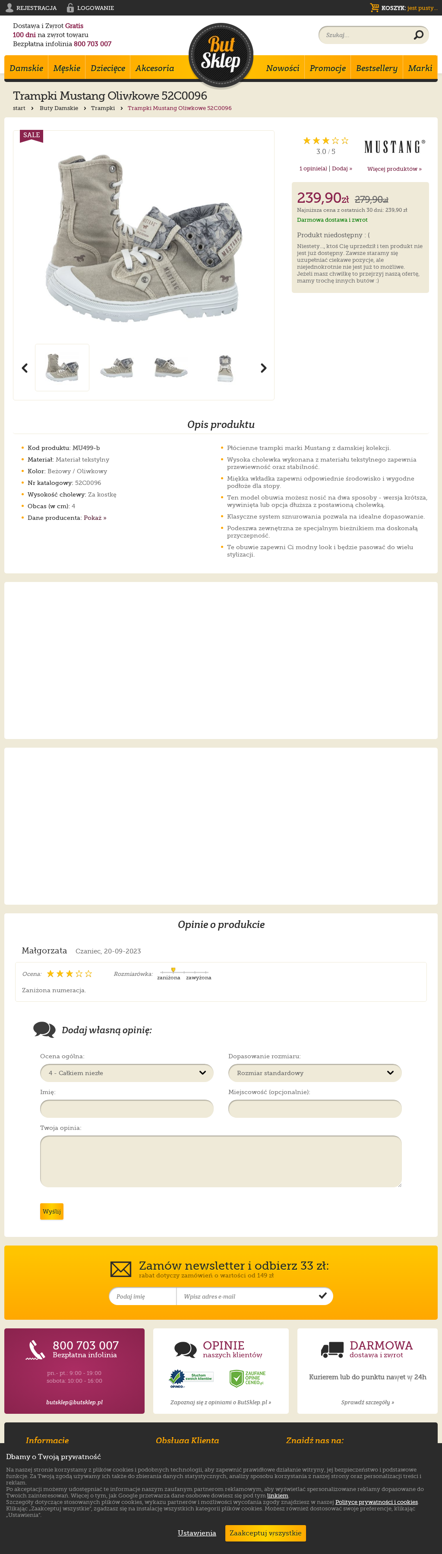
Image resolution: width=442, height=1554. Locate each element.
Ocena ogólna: (62, 1056)
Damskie (26, 68)
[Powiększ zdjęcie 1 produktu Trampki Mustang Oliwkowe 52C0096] (143, 237)
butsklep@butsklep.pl (74, 1402)
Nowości (283, 68)
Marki (420, 68)
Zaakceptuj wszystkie (266, 1533)
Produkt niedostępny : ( (333, 235)
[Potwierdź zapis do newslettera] (323, 1296)
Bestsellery (377, 68)
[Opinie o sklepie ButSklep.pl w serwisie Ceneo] (248, 1379)
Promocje (328, 68)
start (20, 108)
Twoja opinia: (61, 1127)
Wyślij (52, 1211)
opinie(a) (313, 168)
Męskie (67, 68)
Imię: (48, 1091)
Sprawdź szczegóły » (367, 1402)
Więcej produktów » (394, 169)
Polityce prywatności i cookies (376, 1502)
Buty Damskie (59, 108)
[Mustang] (394, 146)
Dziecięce (108, 68)
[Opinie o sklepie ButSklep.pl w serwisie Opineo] (192, 1379)
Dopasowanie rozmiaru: (264, 1056)
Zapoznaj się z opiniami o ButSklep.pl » (220, 1402)
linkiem (277, 1495)
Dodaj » (342, 168)
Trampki (103, 108)
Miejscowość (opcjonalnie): (269, 1091)
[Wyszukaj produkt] (418, 35)
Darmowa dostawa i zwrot (332, 220)
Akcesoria (155, 68)
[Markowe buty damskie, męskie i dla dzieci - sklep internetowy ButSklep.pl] (221, 56)
